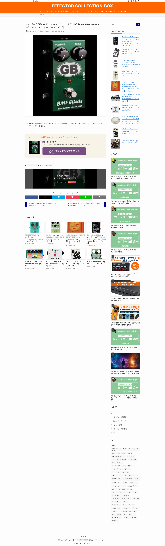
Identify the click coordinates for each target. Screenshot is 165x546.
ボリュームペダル (116, 514)
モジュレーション (116, 517)
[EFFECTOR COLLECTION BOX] (82, 5)
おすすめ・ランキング (119, 413)
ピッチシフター (116, 505)
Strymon (130, 453)
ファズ (124, 505)
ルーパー (133, 517)
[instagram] (133, 1)
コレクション (117, 433)
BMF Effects (40, 31)
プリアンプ (115, 511)
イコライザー (130, 456)
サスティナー (133, 483)
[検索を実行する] (138, 24)
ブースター (135, 508)
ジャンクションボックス (118, 486)
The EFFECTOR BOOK (118, 456)
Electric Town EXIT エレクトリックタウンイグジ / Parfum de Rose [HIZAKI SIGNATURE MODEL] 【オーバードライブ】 (130, 41)
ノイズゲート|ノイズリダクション (121, 498)
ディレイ (134, 492)
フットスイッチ (116, 508)
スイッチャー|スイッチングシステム (122, 489)
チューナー (115, 492)
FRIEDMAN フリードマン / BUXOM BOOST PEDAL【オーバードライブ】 (130, 51)
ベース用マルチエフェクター (128, 511)
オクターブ (115, 469)
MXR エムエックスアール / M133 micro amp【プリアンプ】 (130, 73)
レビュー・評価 (117, 425)
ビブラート (126, 501)
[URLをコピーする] (99, 197)
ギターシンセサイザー (131, 475)
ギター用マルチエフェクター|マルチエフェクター (125, 479)
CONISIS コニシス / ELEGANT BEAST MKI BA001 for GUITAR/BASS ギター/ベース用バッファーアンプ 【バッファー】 (131, 87)
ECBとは (60, 540)
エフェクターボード (117, 462)
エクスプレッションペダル (119, 459)
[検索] (138, 1)
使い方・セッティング (119, 421)
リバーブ (126, 517)
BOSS (113, 445)
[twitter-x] (131, 1)
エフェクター (132, 459)
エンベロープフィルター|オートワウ (122, 466)
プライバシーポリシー (101, 540)
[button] (31, 197)
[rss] (136, 1)
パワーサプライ (116, 501)
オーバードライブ (32, 165)
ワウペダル (115, 520)
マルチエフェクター (129, 514)
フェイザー (132, 505)
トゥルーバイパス (116, 495)
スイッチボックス (132, 486)
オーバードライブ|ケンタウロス (120, 472)
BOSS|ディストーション (118, 453)
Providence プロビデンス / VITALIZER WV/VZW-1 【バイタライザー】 (130, 108)
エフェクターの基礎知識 (120, 429)
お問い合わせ (68, 540)
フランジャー (126, 508)
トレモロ (126, 495)
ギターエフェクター (117, 475)
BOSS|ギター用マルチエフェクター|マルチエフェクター (125, 449)
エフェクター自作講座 (119, 417)
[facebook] (128, 1)
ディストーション (125, 492)
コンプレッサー (116, 483)
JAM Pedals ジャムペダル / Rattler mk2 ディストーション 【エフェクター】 (130, 131)
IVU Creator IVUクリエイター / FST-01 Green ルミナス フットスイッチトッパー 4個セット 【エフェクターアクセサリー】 (131, 121)
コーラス (125, 483)
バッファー (136, 498)
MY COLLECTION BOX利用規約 (83, 540)
